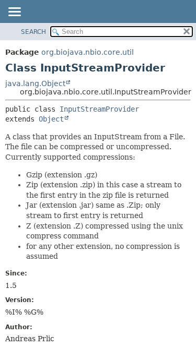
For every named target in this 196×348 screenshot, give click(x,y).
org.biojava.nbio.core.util (87, 52)
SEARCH (33, 31)
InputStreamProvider (99, 109)
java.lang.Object (35, 83)
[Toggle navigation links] (14, 12)
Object (51, 119)
